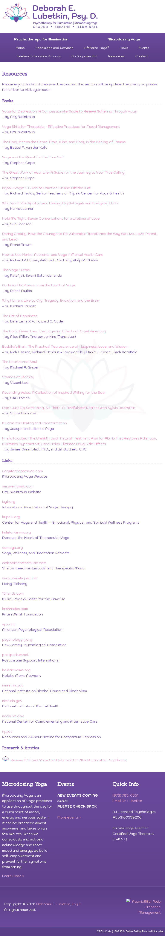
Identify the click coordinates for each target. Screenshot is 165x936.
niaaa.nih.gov (12, 685)
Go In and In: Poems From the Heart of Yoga (38, 285)
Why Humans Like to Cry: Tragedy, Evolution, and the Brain (50, 300)
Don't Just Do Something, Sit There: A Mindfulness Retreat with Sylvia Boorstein (68, 408)
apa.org (8, 624)
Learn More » (13, 876)
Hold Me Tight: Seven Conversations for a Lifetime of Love (51, 218)
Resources (116, 56)
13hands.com (13, 593)
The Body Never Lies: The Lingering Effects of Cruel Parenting (54, 331)
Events (144, 48)
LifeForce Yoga (96, 47)
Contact (141, 56)
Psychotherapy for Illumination (41, 39)
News (124, 48)
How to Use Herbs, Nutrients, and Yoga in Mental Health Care (52, 254)
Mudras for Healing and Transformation (34, 423)
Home (20, 48)
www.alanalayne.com (19, 578)
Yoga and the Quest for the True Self (33, 157)
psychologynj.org (17, 639)
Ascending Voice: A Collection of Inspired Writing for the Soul (53, 392)
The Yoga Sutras (16, 270)
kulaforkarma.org (16, 532)
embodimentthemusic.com (24, 563)
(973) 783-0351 (125, 795)
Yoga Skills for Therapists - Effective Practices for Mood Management (61, 126)
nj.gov (7, 731)
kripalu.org (11, 517)
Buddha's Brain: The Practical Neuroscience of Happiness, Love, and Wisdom (65, 346)
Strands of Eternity (18, 377)
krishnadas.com (15, 608)
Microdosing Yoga (124, 39)
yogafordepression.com (22, 471)
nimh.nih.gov (12, 701)
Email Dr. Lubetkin (127, 801)
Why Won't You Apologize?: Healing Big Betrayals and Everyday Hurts (60, 203)
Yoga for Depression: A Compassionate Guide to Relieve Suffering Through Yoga (69, 111)
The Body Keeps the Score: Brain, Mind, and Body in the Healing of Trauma (64, 142)
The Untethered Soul (19, 361)
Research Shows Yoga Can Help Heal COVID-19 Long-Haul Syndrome (69, 760)
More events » (69, 817)
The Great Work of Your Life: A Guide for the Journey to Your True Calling (63, 172)
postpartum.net (15, 654)
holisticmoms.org (16, 670)
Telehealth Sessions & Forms (39, 56)
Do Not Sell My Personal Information (145, 931)
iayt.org (8, 501)
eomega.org (12, 547)
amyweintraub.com (18, 486)
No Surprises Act (85, 56)
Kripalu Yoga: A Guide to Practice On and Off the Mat (46, 188)
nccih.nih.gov (13, 716)
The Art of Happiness (19, 316)
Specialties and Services (54, 48)
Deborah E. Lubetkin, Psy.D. (59, 904)
